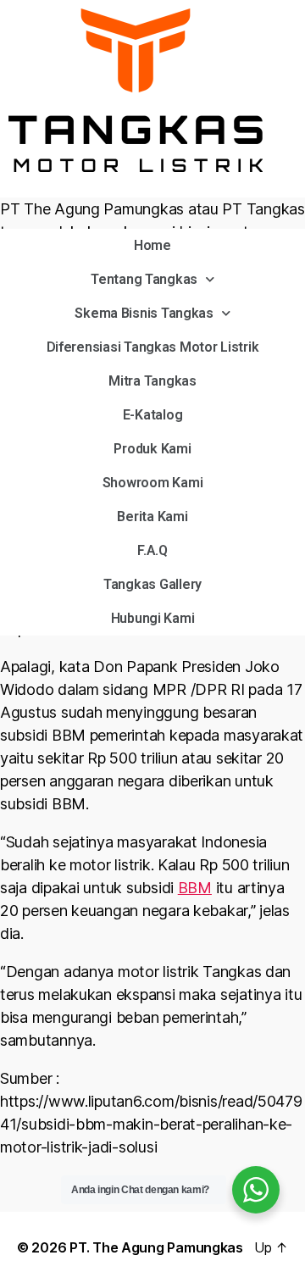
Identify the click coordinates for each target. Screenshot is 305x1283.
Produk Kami (152, 449)
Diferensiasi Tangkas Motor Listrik (153, 347)
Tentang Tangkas (144, 279)
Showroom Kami (153, 483)
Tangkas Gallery (152, 584)
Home (152, 245)
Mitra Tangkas (152, 381)
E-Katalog (153, 415)
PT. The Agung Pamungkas (156, 1247)
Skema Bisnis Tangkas (144, 313)
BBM (195, 888)
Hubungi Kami (153, 618)
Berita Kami (152, 516)
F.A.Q (152, 550)
